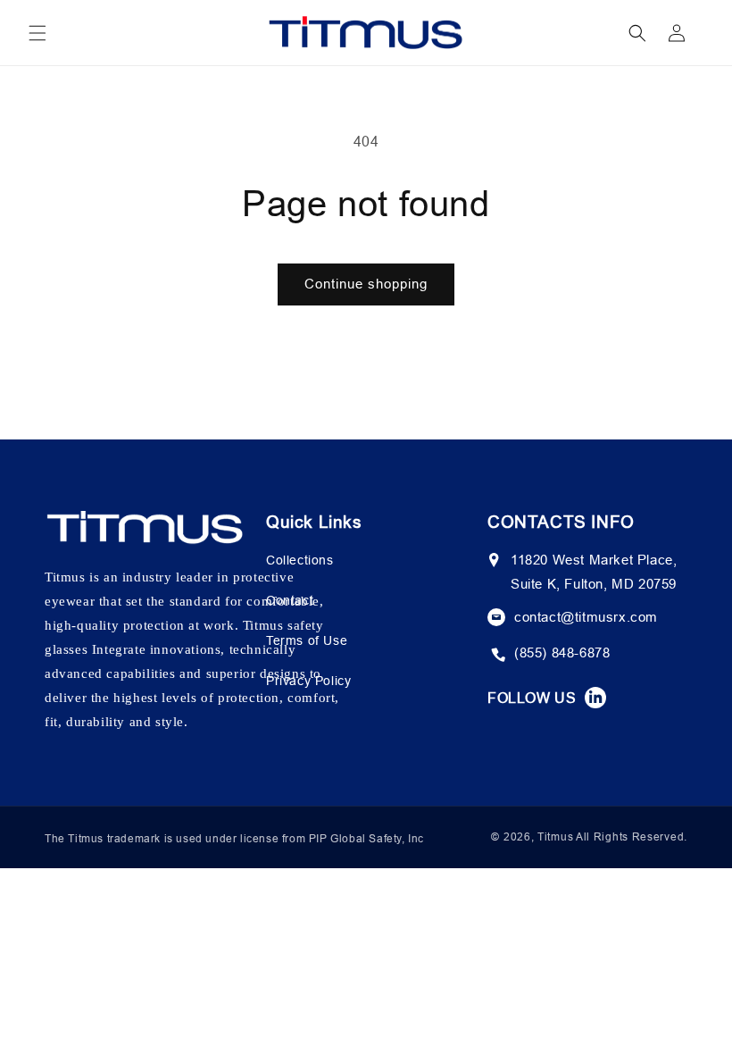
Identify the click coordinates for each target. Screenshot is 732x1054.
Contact (289, 600)
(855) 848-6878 (562, 652)
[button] (37, 33)
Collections (300, 560)
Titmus (555, 836)
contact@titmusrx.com (586, 616)
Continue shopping (366, 283)
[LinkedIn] (595, 697)
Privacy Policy (308, 680)
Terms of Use (306, 640)
